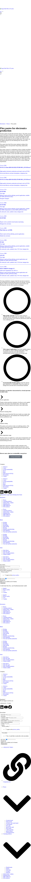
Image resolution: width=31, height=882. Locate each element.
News (4, 470)
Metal (1, 520)
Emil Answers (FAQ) (8, 473)
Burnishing (5, 525)
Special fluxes (9, 831)
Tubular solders (6, 554)
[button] (15, 13)
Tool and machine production (10, 532)
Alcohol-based (9, 820)
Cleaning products (7, 501)
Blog (4, 472)
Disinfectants (9, 867)
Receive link (4, 743)
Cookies (5, 592)
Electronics (2, 123)
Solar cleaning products (8, 553)
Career (4, 468)
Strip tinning (6, 526)
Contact (5, 476)
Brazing (5, 527)
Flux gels (8, 825)
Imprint (4, 588)
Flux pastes (8, 828)
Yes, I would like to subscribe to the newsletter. (17, 736)
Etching (5, 522)
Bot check (2, 578)
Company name (5, 717)
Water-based (9, 821)
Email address (4, 569)
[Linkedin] (2, 492)
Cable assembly (9, 829)
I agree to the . (12, 575)
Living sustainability (8, 469)
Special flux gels (10, 827)
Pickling (5, 523)
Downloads (6, 474)
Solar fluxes (6, 550)
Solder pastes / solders (8, 502)
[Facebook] (10, 492)
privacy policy (15, 575)
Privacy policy (6, 589)
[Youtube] (6, 492)
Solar (1, 547)
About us (5, 466)
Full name (3, 566)
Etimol (7, 868)
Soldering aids (6, 504)
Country (3, 723)
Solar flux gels (6, 551)
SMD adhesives (7, 505)
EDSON (8, 872)
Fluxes (8, 123)
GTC (4, 591)
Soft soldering (6, 530)
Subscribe (3, 583)
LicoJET (8, 871)
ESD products (6, 506)
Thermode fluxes (10, 832)
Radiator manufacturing (8, 529)
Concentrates (9, 824)
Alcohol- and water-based (12, 823)
